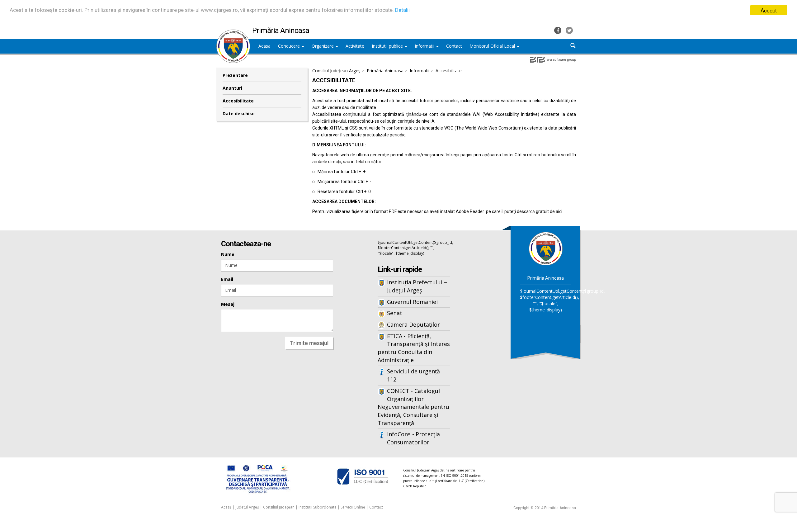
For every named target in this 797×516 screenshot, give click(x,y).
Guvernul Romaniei (412, 301)
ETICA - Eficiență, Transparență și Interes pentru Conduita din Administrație (414, 348)
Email (227, 279)
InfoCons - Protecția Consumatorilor (413, 438)
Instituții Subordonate (318, 507)
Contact (376, 507)
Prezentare (235, 75)
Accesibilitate (238, 101)
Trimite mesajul (309, 343)
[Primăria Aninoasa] (233, 32)
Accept (769, 10)
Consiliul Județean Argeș (336, 70)
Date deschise (239, 113)
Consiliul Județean (279, 507)
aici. (559, 211)
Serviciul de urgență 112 (413, 375)
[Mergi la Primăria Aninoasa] (546, 248)
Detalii (402, 10)
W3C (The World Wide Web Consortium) (483, 127)
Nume (227, 254)
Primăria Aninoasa (385, 70)
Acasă (226, 507)
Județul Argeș (247, 507)
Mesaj (227, 304)
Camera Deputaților (413, 324)
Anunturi (232, 88)
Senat (394, 313)
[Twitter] (569, 30)
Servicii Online (353, 507)
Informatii (425, 46)
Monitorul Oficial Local (492, 46)
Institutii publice (388, 46)
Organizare (323, 46)
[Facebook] (558, 30)
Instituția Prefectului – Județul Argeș (417, 286)
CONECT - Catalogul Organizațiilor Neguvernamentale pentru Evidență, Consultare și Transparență (413, 407)
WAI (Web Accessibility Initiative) (506, 114)
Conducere (289, 46)
